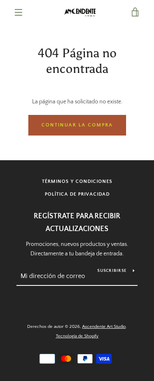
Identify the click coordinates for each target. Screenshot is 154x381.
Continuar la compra (77, 125)
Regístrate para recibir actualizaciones (77, 222)
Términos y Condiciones (77, 181)
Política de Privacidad (77, 194)
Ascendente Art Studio (104, 326)
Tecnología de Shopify (77, 336)
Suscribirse (111, 271)
